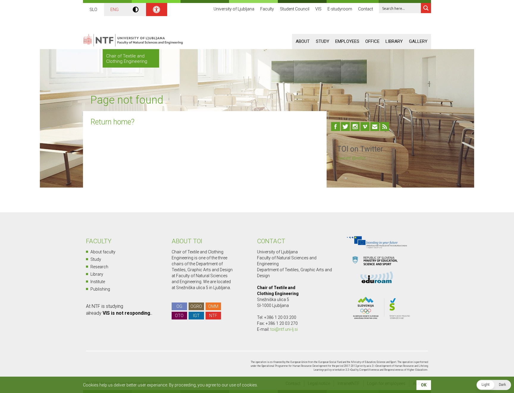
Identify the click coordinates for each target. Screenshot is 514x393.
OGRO (196, 306)
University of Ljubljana (234, 9)
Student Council (294, 9)
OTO (179, 315)
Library (394, 41)
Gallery (418, 41)
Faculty (267, 9)
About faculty (102, 251)
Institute (97, 281)
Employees (347, 41)
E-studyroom (339, 9)
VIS (318, 9)
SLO (93, 9)
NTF (213, 315)
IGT (196, 315)
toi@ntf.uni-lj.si (284, 329)
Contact (365, 9)
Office (372, 41)
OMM (213, 306)
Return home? (112, 122)
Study (322, 41)
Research (99, 266)
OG (179, 306)
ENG (114, 9)
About (303, 41)
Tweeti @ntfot (351, 158)
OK (424, 385)
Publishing (100, 289)
